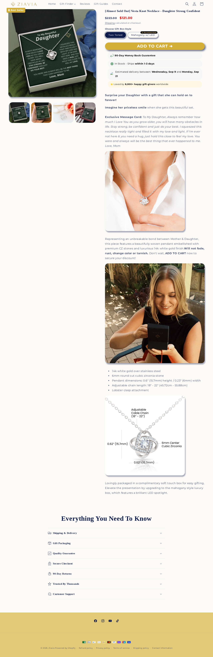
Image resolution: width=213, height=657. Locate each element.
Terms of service (121, 648)
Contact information (162, 648)
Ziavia (51, 648)
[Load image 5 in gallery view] (85, 112)
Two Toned (115, 34)
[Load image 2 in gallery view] (41, 112)
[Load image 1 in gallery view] (19, 112)
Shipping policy (141, 648)
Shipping (110, 23)
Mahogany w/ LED (143, 34)
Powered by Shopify (65, 648)
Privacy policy (103, 648)
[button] (68, 3)
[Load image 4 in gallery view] (63, 112)
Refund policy (86, 648)
